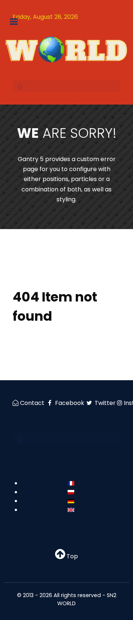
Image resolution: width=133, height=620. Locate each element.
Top (71, 556)
